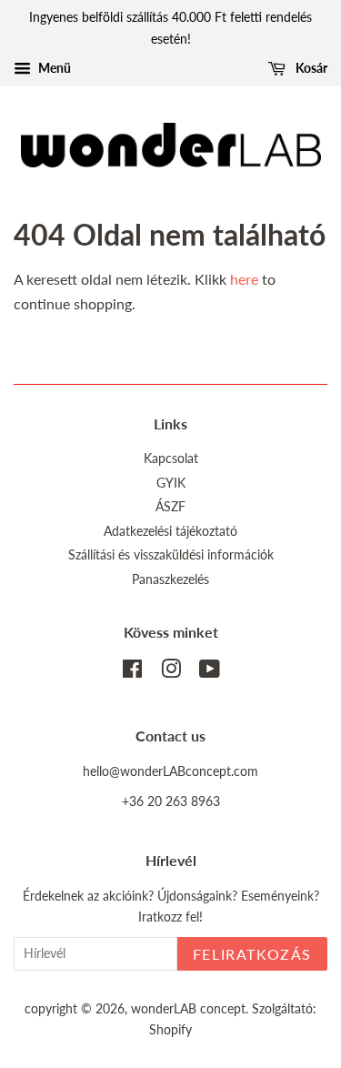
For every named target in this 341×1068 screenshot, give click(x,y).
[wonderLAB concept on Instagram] (171, 672)
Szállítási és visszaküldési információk (171, 555)
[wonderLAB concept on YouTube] (209, 672)
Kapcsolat (171, 458)
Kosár (310, 68)
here (244, 278)
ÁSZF (170, 506)
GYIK (171, 483)
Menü (53, 68)
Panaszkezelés (170, 579)
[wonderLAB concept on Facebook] (132, 672)
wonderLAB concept (188, 1009)
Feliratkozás (252, 953)
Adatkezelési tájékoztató (170, 531)
